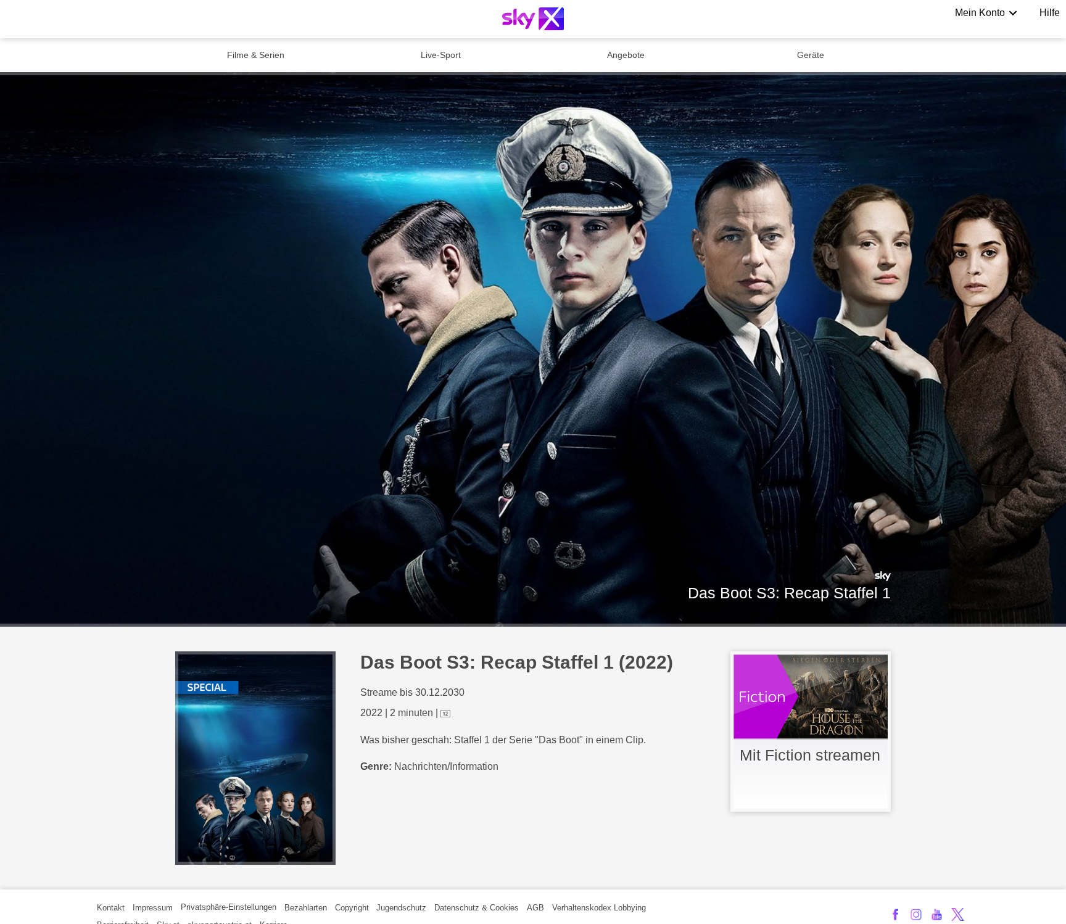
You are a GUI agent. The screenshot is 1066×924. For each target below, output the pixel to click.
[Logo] (533, 18)
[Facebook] (895, 914)
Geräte (810, 55)
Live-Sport (441, 55)
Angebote (626, 55)
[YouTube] (936, 914)
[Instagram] (916, 914)
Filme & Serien (255, 55)
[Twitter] (957, 914)
